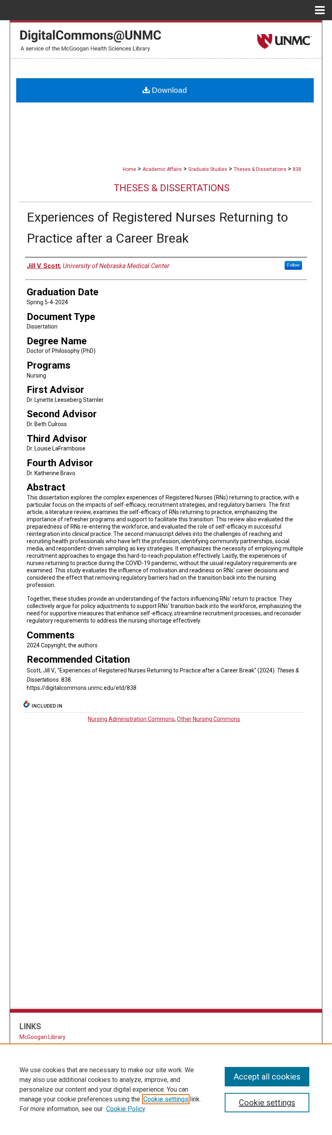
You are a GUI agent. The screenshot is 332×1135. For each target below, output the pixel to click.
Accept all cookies (267, 1077)
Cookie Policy (125, 1109)
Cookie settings (165, 1099)
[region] (166, 1089)
